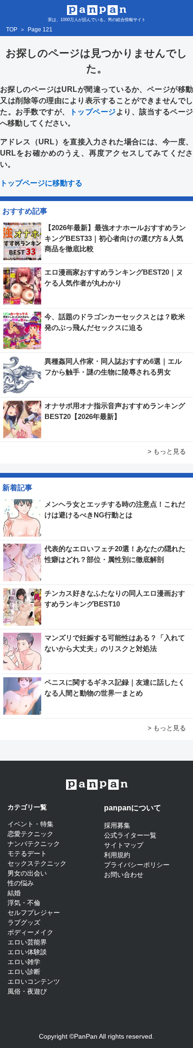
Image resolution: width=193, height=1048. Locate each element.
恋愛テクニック (30, 834)
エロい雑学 (23, 962)
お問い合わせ (123, 874)
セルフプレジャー (33, 912)
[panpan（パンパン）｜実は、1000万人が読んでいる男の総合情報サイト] (96, 9)
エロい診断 (23, 971)
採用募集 (117, 825)
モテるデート (27, 853)
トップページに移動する (41, 183)
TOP (11, 29)
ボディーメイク (30, 932)
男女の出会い (27, 873)
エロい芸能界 (27, 942)
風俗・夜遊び (27, 991)
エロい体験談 (27, 952)
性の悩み (20, 883)
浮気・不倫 (23, 902)
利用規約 (117, 855)
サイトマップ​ (123, 845)
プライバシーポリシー (137, 864)
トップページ (93, 112)
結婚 (14, 893)
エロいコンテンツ (33, 981)
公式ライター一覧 (130, 835)
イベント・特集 (30, 824)
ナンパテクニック (33, 843)
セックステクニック (37, 863)
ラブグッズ (23, 922)
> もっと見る (167, 451)
